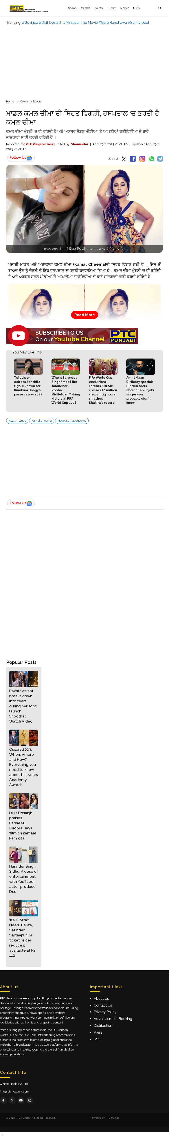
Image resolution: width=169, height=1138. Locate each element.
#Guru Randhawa (113, 22)
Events (98, 8)
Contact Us (103, 1005)
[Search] (160, 8)
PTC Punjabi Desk (39, 144)
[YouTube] (21, 1100)
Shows (72, 8)
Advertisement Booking (113, 1019)
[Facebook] (3, 1100)
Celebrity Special (31, 101)
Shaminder (79, 144)
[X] (12, 1100)
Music (137, 8)
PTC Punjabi (113, 1117)
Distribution (103, 1025)
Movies (124, 8)
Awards (85, 8)
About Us (101, 998)
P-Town (111, 8)
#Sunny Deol (138, 22)
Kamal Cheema (41, 420)
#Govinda (30, 22)
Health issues (17, 420)
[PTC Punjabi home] (29, 8)
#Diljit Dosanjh (50, 22)
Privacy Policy (105, 1012)
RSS (97, 1039)
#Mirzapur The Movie (80, 22)
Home (10, 101)
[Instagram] (29, 1100)
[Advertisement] (84, 61)
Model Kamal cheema (71, 420)
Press (98, 1032)
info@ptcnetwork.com (14, 1091)
